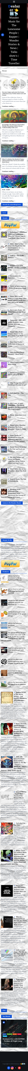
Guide (8, 1034)
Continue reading (8, 106)
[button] (23, 1017)
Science (5, 1038)
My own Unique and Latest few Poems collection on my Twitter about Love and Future (14, 93)
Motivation (11, 1036)
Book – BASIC (6, 189)
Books (4, 1034)
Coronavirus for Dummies (13, 1041)
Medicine (5, 1036)
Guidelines (14, 1034)
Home (4, 71)
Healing (20, 1034)
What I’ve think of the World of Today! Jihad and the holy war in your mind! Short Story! (13, 160)
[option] (14, 1034)
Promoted (17, 1036)
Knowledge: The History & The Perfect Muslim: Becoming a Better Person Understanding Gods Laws (13, 126)
